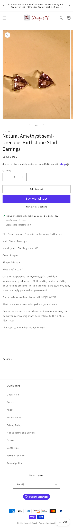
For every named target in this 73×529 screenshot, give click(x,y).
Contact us (13, 447)
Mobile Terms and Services (21, 432)
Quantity (7, 170)
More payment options (36, 206)
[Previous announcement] (3, 5)
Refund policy (14, 463)
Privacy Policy (14, 425)
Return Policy (14, 417)
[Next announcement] (69, 5)
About (10, 409)
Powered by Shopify (48, 523)
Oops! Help (13, 394)
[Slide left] (29, 125)
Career (10, 440)
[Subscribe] (56, 485)
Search (10, 402)
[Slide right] (44, 125)
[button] (4, 18)
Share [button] (9, 358)
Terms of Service (16, 455)
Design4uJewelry (31, 523)
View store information (18, 224)
